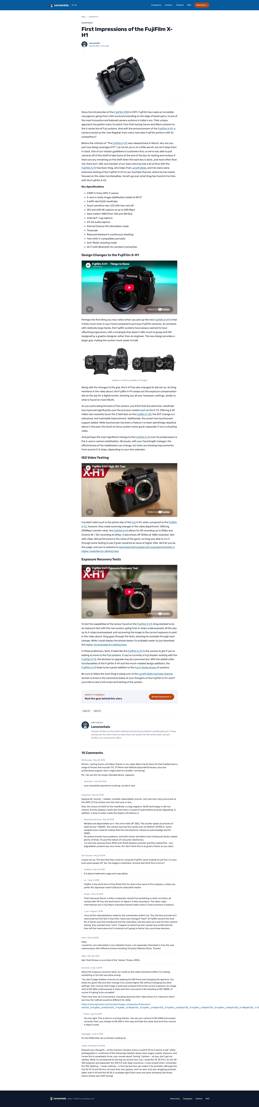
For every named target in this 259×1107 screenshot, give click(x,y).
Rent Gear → (202, 5)
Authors (168, 5)
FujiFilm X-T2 (88, 659)
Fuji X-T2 (97, 711)
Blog (83, 17)
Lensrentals (94, 43)
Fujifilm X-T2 (144, 414)
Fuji (134, 522)
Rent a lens (175, 1099)
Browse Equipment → (161, 697)
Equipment (93, 17)
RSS (189, 5)
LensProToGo (139, 167)
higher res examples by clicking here (106, 644)
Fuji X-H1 (86, 711)
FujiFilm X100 (121, 112)
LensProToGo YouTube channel (156, 673)
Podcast (180, 5)
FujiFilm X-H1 (165, 128)
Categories (156, 5)
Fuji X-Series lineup (145, 667)
